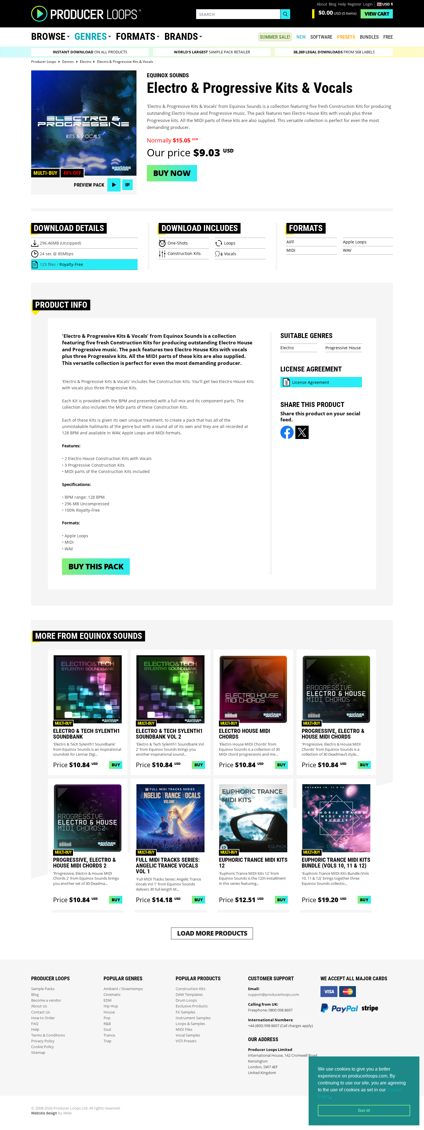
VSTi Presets (186, 1041)
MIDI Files (184, 1029)
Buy (116, 764)
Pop (107, 1018)
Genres (90, 36)
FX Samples (185, 1012)
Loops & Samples (190, 1023)
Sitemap (38, 1052)
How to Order (43, 1018)
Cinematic (112, 994)
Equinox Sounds (168, 75)
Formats (135, 36)
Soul (107, 1029)
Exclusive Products (192, 1006)
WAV (347, 250)
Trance (109, 1035)
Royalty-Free (71, 264)
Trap (107, 1041)
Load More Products (212, 933)
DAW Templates (189, 994)
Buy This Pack (95, 566)
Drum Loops (186, 1000)
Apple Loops (355, 242)
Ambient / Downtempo (123, 988)
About (322, 4)
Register (354, 4)
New (301, 37)
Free (388, 37)
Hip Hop (111, 1006)
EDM (108, 1000)
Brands (181, 36)
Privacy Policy (43, 1041)
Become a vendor (46, 1000)
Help (342, 4)
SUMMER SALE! (275, 37)
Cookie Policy (42, 1046)
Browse (48, 36)
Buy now (171, 173)
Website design (44, 1113)
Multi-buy (45, 173)
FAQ (34, 1023)
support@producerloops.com (273, 994)
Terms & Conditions (48, 1035)
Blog (332, 4)
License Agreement (310, 382)
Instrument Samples (193, 1018)
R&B (107, 1023)
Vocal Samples (188, 1035)
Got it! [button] (364, 1110)
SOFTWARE (321, 37)
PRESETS (346, 37)
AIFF (290, 242)
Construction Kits (190, 988)
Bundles (369, 37)
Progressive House (343, 347)
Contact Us (40, 1012)
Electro (287, 347)
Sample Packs (43, 988)
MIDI (290, 250)
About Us (39, 1006)
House (109, 1012)
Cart (377, 13)
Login (368, 4)
